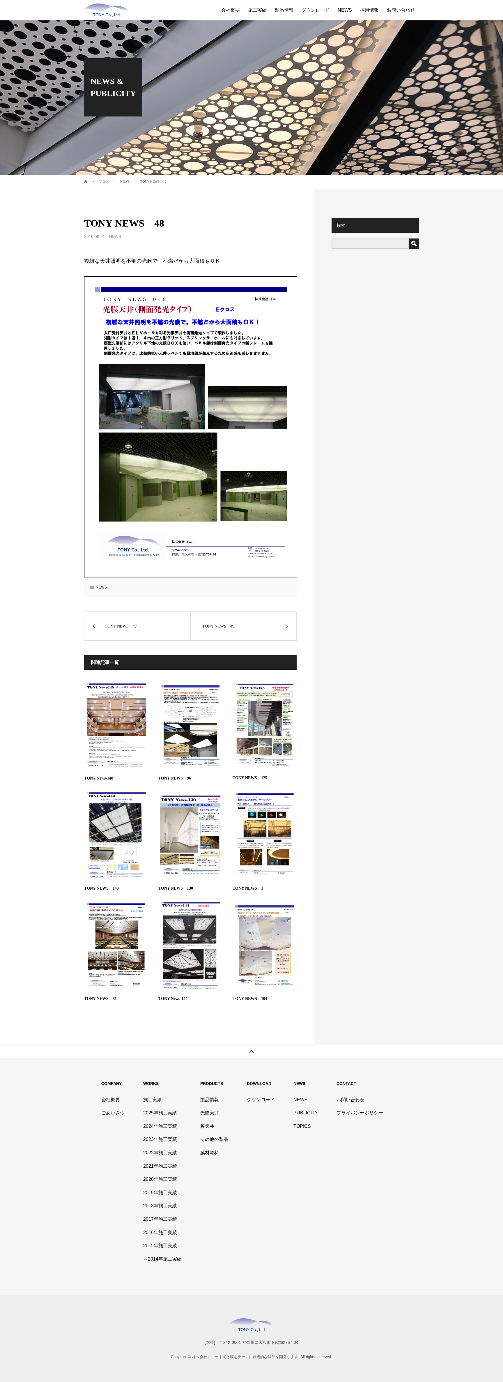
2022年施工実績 (160, 1152)
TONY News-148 (98, 778)
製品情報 (284, 10)
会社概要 (230, 10)
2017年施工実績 (160, 1219)
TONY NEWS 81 (100, 998)
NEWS (345, 10)
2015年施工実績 (160, 1245)
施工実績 (257, 10)
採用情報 (369, 10)
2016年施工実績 (160, 1232)
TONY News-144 (172, 998)
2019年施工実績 (160, 1192)
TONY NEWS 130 (175, 888)
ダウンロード (316, 10)
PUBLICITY (305, 1112)
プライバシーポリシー (359, 1112)
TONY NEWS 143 (101, 888)
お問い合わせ (401, 10)
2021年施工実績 (160, 1166)
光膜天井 (209, 1112)
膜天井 (207, 1126)
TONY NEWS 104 (250, 998)
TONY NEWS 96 (174, 778)
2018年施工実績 (160, 1205)
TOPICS (302, 1126)
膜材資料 (209, 1152)
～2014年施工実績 (162, 1258)
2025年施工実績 (160, 1112)
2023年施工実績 (160, 1139)
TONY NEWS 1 (248, 888)
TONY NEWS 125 (250, 778)
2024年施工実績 (160, 1126)
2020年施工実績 (160, 1179)
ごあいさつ (113, 1112)
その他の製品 (214, 1139)
